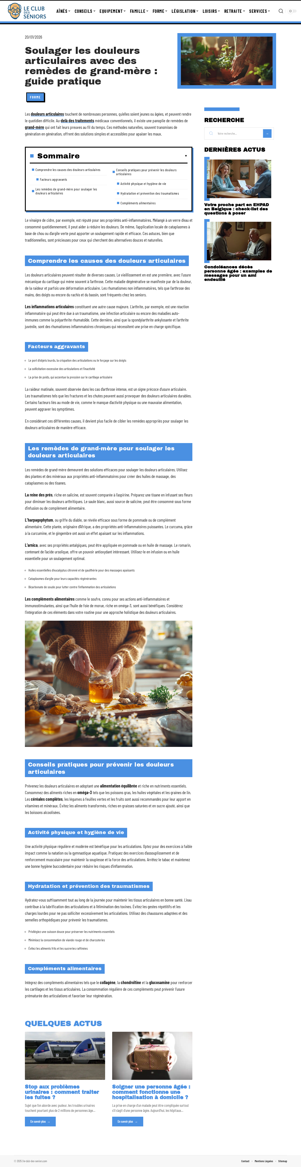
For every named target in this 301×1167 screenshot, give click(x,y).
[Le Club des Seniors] (27, 11)
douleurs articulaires (47, 114)
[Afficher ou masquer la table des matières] (134, 156)
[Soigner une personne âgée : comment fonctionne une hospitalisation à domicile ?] (152, 1056)
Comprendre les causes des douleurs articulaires (67, 169)
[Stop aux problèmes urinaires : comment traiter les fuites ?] (65, 1056)
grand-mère (34, 127)
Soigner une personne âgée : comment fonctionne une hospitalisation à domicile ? (151, 1092)
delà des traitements (77, 120)
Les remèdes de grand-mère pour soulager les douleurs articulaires (66, 191)
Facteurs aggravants (53, 179)
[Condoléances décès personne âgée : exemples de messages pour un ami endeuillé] (239, 241)
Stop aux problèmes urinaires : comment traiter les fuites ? (62, 1092)
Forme (35, 97)
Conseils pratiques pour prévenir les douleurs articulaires (146, 172)
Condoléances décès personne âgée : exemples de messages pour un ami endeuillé (238, 273)
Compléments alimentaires (138, 203)
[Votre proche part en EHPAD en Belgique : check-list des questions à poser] (239, 179)
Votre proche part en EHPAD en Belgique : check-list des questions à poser (236, 208)
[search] (281, 11)
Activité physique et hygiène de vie (143, 183)
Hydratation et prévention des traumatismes (150, 193)
